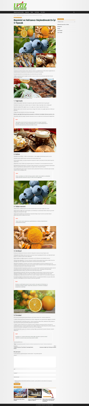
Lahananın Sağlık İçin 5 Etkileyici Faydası (48, 346)
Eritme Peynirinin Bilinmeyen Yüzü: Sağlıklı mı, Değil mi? (35, 393)
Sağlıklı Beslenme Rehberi (17, 17)
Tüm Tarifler (43, 12)
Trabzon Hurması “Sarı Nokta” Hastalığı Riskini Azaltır (23, 347)
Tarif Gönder (37, 12)
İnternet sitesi (16, 377)
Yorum (15, 355)
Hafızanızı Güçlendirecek (48, 344)
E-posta (15, 373)
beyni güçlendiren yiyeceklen (21, 344)
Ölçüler (32, 12)
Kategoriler (27, 12)
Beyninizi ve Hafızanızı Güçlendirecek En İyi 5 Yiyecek (34, 344)
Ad (14, 369)
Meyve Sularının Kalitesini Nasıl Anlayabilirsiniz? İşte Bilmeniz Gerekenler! (49, 393)
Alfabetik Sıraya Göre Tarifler (19, 12)
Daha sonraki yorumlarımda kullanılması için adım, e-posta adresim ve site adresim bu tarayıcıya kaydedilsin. (33, 381)
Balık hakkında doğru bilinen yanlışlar (20, 393)
